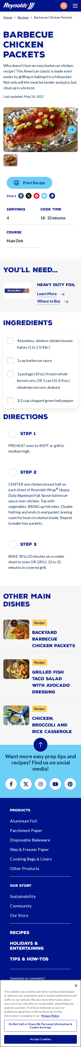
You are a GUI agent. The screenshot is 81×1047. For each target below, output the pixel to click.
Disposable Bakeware (30, 839)
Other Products (24, 868)
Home (7, 17)
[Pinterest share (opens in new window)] (37, 196)
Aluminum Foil (23, 820)
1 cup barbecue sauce (34, 360)
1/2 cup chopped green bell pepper (45, 400)
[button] (63, 5)
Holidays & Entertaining (27, 946)
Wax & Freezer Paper (29, 849)
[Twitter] (29, 196)
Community (21, 905)
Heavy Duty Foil (56, 285)
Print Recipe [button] (34, 183)
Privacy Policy (50, 1015)
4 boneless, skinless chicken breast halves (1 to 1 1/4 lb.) (45, 343)
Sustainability (23, 896)
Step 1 (28, 433)
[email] (44, 196)
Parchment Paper (26, 830)
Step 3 (28, 544)
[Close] (76, 985)
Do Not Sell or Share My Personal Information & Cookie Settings (40, 1025)
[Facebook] (21, 196)
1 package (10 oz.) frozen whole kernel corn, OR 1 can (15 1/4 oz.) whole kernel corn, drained (43, 381)
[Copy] (52, 196)
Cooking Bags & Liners (31, 858)
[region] (40, 1013)
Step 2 (28, 472)
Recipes (23, 17)
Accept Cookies (40, 1039)
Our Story (19, 915)
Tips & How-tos (29, 959)
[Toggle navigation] (75, 6)
